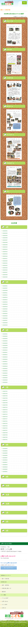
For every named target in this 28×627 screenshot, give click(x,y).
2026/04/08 (5, 242)
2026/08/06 (5, 455)
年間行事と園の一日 (6, 588)
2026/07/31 (5, 439)
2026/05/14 (5, 299)
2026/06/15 (5, 356)
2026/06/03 (5, 338)
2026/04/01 (5, 230)
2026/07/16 (5, 416)
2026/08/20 (5, 469)
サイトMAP (4, 604)
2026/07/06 (5, 398)
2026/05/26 (5, 318)
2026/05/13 (5, 297)
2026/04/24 (5, 270)
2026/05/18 (5, 304)
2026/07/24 (5, 428)
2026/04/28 (5, 274)
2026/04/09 (5, 244)
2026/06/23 (5, 370)
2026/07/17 (5, 418)
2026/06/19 (5, 366)
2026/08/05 (5, 453)
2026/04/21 (5, 263)
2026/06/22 (5, 368)
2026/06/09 (5, 347)
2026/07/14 (5, 411)
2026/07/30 (5, 437)
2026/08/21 (5, 471)
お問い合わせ (5, 601)
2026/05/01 (5, 285)
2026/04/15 (5, 253)
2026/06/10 (5, 350)
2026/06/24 (5, 373)
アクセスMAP (5, 598)
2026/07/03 (5, 395)
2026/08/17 (5, 462)
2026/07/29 (5, 434)
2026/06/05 (5, 343)
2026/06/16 (5, 359)
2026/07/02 (5, 393)
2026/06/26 (5, 377)
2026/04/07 (5, 240)
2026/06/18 (5, 363)
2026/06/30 (5, 382)
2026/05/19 (5, 306)
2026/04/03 (5, 235)
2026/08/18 (5, 464)
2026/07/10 (5, 407)
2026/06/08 (5, 345)
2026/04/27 (5, 272)
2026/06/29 (5, 380)
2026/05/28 (5, 322)
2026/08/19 (5, 466)
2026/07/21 (5, 421)
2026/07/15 (5, 414)
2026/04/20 (5, 260)
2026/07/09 (5, 405)
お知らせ (4, 607)
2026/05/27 (5, 320)
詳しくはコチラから (8, 567)
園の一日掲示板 (5, 578)
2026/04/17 (5, 258)
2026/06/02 (5, 336)
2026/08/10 (5, 460)
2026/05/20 (5, 308)
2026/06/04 (5, 340)
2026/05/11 (5, 292)
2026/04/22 (5, 265)
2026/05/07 (5, 288)
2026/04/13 (5, 249)
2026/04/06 (5, 237)
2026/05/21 (5, 311)
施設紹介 (4, 591)
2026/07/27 (5, 430)
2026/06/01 (5, 333)
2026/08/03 (5, 448)
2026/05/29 (5, 325)
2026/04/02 (5, 233)
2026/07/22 (5, 423)
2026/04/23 (5, 267)
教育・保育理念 (5, 585)
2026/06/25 (5, 375)
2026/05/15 (5, 302)
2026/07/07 (5, 400)
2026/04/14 (5, 251)
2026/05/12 (5, 295)
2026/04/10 (5, 246)
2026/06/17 (5, 361)
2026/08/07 (5, 457)
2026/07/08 (5, 402)
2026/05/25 (5, 315)
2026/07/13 (5, 409)
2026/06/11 (5, 352)
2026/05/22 (5, 313)
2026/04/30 (5, 276)
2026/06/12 (5, 354)
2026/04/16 (5, 256)
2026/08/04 (5, 450)
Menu (24, 2)
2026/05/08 (5, 290)
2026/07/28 (5, 432)
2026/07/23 (5, 425)
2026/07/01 (5, 391)
